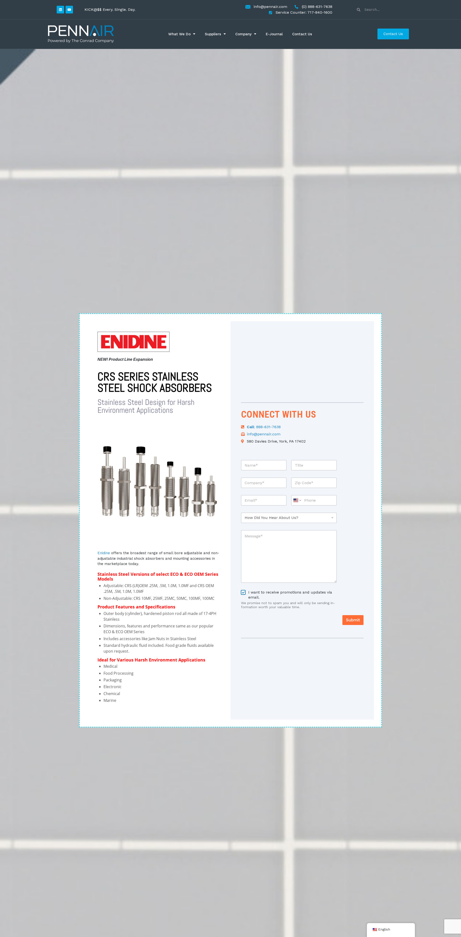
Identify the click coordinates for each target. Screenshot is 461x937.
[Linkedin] (60, 9)
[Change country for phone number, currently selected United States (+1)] (297, 500)
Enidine (103, 553)
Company (243, 34)
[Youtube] (69, 9)
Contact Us (302, 34)
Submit (353, 620)
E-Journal (274, 34)
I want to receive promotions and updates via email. (290, 595)
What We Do (179, 34)
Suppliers (213, 34)
